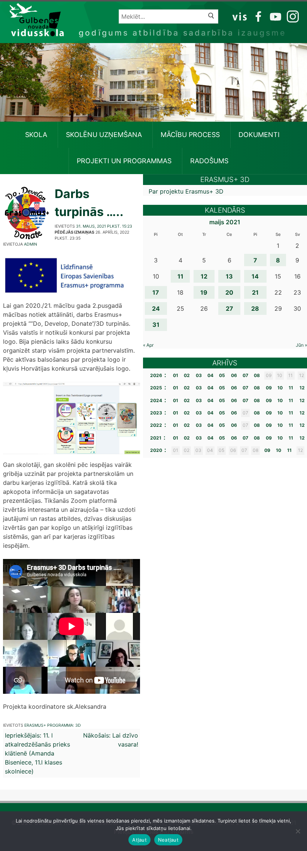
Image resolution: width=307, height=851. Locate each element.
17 (155, 292)
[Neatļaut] (297, 831)
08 (257, 375)
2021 (155, 438)
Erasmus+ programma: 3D (52, 725)
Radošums (209, 161)
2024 (156, 400)
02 (187, 375)
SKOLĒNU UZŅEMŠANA (104, 135)
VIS (239, 16)
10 (280, 387)
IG (291, 16)
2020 (156, 450)
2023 (156, 413)
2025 (156, 387)
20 (229, 292)
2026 (156, 375)
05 (222, 375)
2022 (156, 425)
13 (229, 276)
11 (180, 276)
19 (203, 292)
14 (255, 276)
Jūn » (301, 345)
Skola (36, 135)
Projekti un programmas (124, 161)
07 (245, 375)
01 (175, 375)
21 (255, 292)
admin (30, 244)
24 (156, 308)
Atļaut (139, 840)
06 (234, 375)
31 (155, 324)
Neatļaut (168, 840)
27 (229, 308)
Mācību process (190, 135)
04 (210, 375)
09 (269, 387)
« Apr (148, 345)
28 (255, 308)
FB (257, 16)
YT (275, 16)
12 (204, 276)
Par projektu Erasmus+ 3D (186, 191)
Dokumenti (259, 135)
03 (199, 375)
